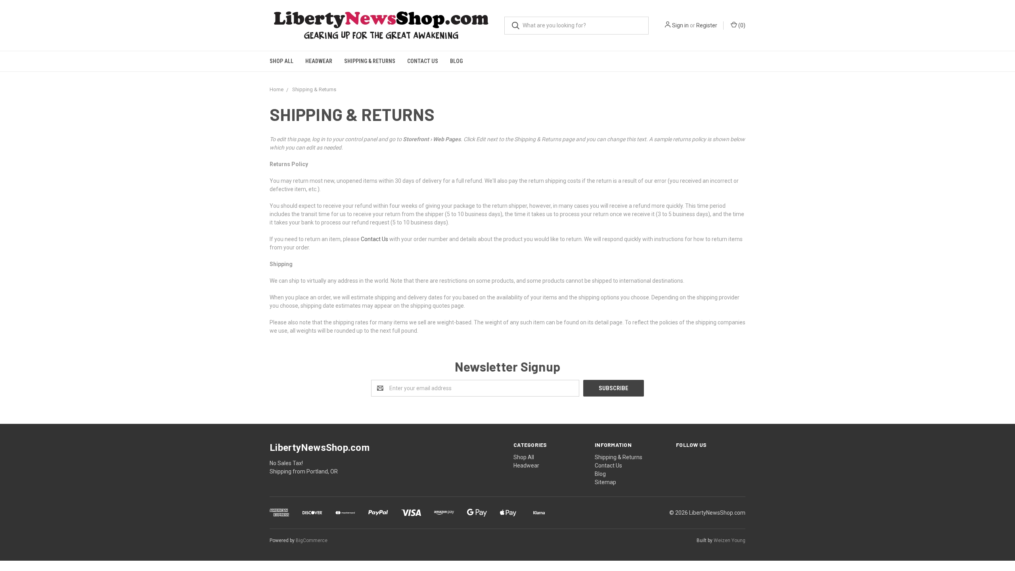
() (741, 25)
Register (706, 25)
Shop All (281, 61)
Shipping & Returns (369, 61)
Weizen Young (729, 540)
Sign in (680, 25)
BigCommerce (311, 540)
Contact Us (422, 61)
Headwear (318, 61)
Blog (456, 61)
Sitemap (605, 482)
